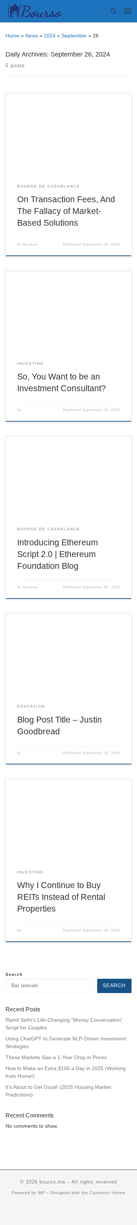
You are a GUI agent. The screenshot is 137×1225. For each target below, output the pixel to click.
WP (41, 1193)
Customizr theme (107, 1193)
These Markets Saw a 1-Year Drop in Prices (56, 1057)
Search (14, 974)
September (74, 36)
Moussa (30, 244)
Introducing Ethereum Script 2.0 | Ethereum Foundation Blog (57, 554)
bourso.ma (52, 1182)
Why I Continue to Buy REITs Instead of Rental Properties (61, 896)
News (31, 36)
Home (12, 36)
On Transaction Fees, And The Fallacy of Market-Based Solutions (66, 211)
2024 (50, 36)
